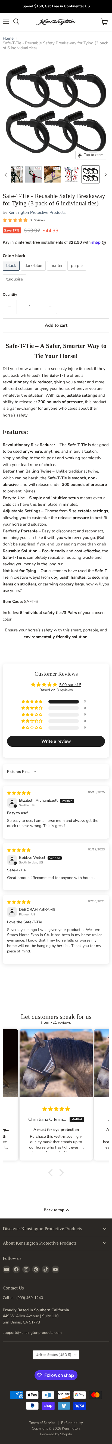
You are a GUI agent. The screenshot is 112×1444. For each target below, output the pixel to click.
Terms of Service (42, 1422)
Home (8, 38)
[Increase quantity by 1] (50, 307)
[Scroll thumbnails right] (104, 175)
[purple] (77, 272)
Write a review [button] (56, 741)
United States (53, 1354)
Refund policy (72, 1422)
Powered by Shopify (56, 1434)
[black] (12, 272)
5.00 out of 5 (70, 684)
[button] (32, 702)
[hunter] (57, 272)
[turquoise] (15, 285)
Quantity (10, 295)
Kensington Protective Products (37, 212)
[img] (18, 793)
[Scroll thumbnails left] (6, 175)
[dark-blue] (34, 272)
